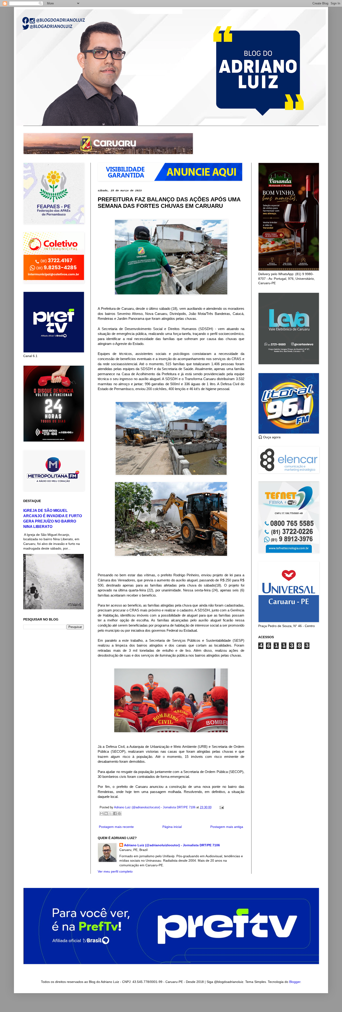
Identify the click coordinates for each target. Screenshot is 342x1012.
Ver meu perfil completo (115, 871)
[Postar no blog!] (106, 813)
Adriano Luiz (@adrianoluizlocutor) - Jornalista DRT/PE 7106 (172, 845)
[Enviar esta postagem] (221, 807)
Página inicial (172, 827)
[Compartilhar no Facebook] (115, 813)
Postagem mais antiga (226, 827)
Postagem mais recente (116, 827)
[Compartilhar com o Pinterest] (119, 813)
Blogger (294, 982)
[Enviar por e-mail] (101, 813)
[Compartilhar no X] (110, 813)
